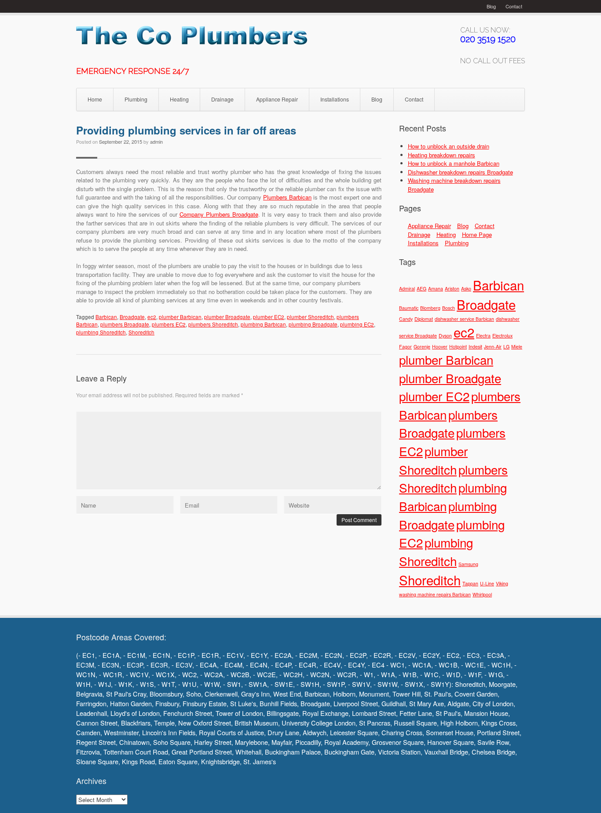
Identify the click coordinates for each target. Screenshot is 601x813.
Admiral (407, 288)
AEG (421, 288)
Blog (491, 6)
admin (156, 141)
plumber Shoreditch (310, 316)
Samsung (468, 564)
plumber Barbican (180, 316)
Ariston (452, 288)
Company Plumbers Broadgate (219, 214)
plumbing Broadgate (313, 324)
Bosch (448, 308)
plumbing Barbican (263, 324)
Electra (483, 335)
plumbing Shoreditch (101, 332)
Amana (435, 288)
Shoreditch (141, 332)
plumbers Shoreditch (213, 324)
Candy (406, 319)
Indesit (475, 346)
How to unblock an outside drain (448, 146)
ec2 (151, 316)
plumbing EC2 (357, 324)
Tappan (470, 583)
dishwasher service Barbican (464, 319)
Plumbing (136, 99)
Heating (179, 99)
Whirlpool (482, 594)
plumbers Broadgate (124, 324)
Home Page (477, 234)
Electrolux (502, 335)
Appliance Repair (277, 99)
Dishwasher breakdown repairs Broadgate (460, 172)
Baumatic (408, 308)
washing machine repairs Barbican (435, 594)
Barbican (106, 316)
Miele (516, 346)
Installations (334, 99)
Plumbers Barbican (287, 197)
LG (506, 346)
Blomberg (430, 308)
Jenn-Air (493, 346)
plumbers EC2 (169, 324)
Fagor (405, 346)
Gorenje (422, 346)
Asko (466, 288)
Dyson (445, 335)
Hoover (439, 346)
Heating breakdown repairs (441, 155)
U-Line (487, 583)
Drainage (222, 99)
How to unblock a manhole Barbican (453, 163)
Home (95, 99)
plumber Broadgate (227, 316)
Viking (502, 583)
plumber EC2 (268, 316)
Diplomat (423, 319)
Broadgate (132, 316)
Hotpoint (458, 346)
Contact (514, 6)
